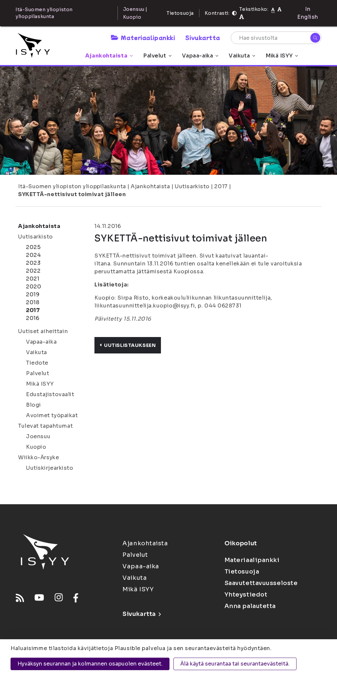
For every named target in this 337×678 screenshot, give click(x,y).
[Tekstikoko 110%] (279, 9)
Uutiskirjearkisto (49, 467)
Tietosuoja (180, 13)
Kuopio (36, 446)
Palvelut (154, 55)
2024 (33, 255)
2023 (33, 263)
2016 (32, 318)
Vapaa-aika (197, 55)
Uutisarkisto (192, 186)
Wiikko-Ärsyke (38, 457)
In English (307, 13)
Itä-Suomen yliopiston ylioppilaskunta (72, 186)
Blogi (33, 404)
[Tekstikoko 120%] (241, 16)
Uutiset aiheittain (43, 331)
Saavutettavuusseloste (261, 583)
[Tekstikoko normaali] (273, 9)
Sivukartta (202, 37)
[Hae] (315, 38)
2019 (32, 294)
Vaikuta (239, 55)
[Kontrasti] (234, 13)
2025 (33, 247)
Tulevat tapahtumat (45, 425)
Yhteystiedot (246, 594)
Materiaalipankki (148, 37)
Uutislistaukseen (130, 345)
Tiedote (37, 362)
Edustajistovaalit (50, 394)
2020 (33, 286)
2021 (32, 278)
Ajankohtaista (106, 55)
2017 (220, 186)
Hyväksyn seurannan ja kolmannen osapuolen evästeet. (90, 663)
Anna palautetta (250, 606)
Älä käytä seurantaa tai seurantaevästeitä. (235, 663)
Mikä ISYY (279, 55)
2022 (33, 270)
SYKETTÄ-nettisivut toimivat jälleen (72, 194)
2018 (32, 302)
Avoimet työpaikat (52, 415)
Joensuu (38, 436)
